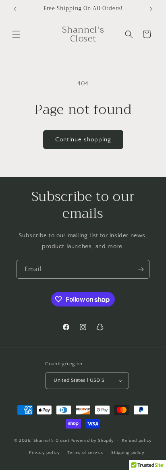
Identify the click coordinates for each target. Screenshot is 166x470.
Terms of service (85, 452)
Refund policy (137, 440)
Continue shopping (83, 139)
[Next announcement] (151, 9)
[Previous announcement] (15, 9)
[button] (16, 34)
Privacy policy (44, 452)
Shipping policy (128, 452)
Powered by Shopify (92, 440)
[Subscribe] (140, 269)
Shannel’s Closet (51, 440)
